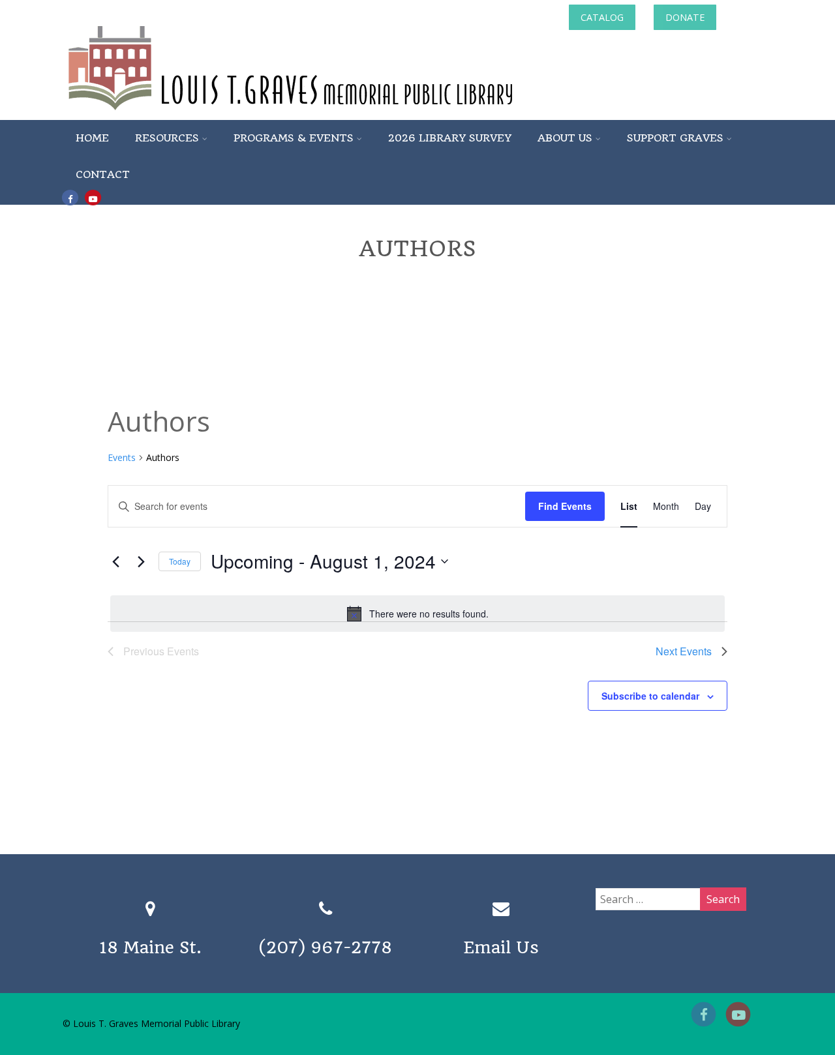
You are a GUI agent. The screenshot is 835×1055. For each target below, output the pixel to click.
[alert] (417, 613)
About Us (565, 138)
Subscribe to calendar (650, 695)
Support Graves (675, 138)
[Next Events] (141, 561)
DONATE (685, 17)
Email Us (501, 947)
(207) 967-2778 (325, 947)
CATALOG (602, 17)
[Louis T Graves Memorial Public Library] (325, 113)
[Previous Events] (115, 561)
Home (92, 138)
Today (179, 561)
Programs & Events (294, 138)
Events (122, 457)
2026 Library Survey (449, 138)
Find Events (565, 506)
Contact (103, 174)
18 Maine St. (150, 947)
